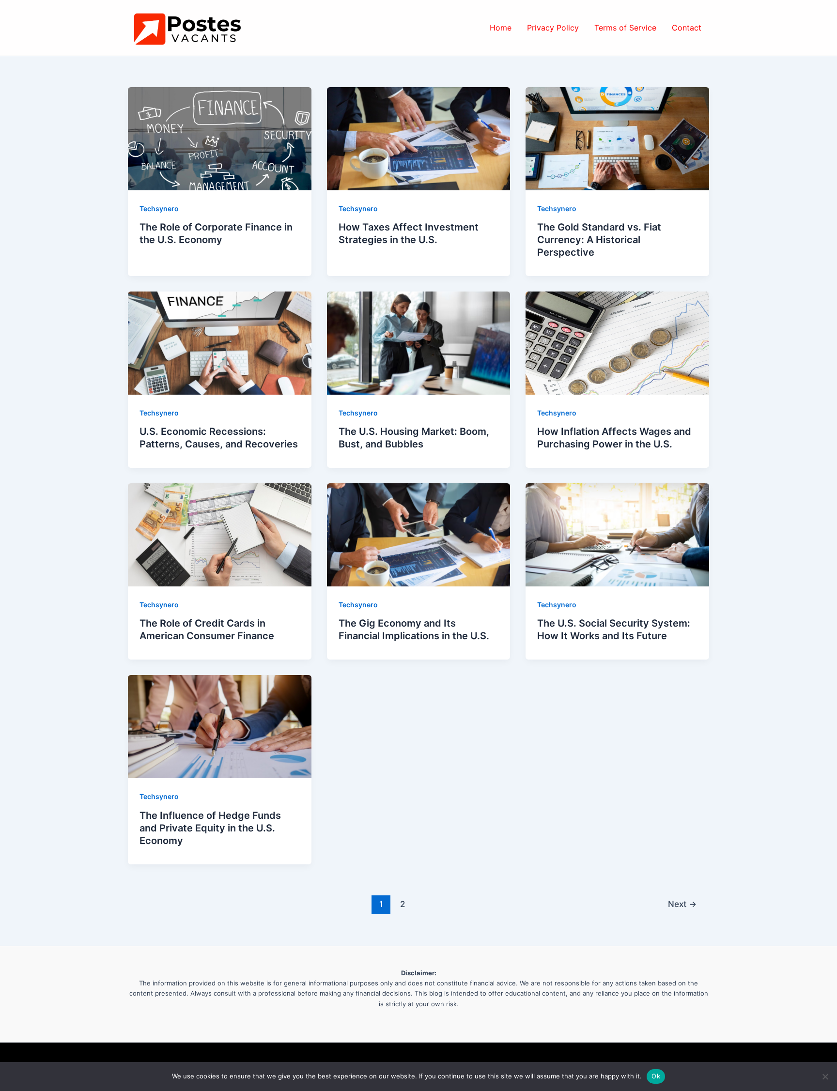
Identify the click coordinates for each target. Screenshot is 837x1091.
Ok (655, 1076)
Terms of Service (625, 27)
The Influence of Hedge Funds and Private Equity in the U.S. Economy (210, 828)
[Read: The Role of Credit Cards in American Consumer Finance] (219, 534)
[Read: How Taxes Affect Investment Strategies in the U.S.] (419, 138)
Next (682, 904)
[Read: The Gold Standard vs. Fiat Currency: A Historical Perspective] (617, 138)
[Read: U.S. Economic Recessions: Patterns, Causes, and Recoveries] (219, 342)
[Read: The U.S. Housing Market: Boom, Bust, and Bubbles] (419, 342)
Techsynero (159, 208)
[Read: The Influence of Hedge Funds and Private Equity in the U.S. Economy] (219, 726)
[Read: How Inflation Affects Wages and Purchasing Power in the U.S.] (617, 342)
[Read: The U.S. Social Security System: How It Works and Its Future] (617, 534)
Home (501, 27)
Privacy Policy (553, 27)
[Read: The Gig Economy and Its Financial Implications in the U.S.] (419, 534)
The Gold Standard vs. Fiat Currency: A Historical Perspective (599, 239)
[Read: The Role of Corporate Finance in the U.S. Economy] (219, 138)
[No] (825, 1076)
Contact (686, 27)
